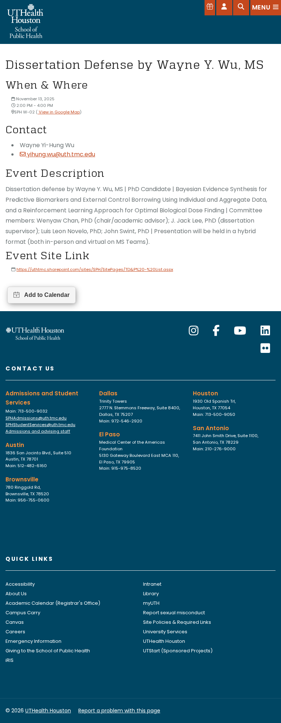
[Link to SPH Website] (35, 333)
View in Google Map (59, 112)
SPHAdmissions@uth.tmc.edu (36, 418)
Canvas (14, 622)
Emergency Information (33, 641)
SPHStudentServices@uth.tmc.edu (40, 425)
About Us (16, 593)
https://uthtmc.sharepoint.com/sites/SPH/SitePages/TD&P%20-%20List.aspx (94, 269)
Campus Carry (22, 612)
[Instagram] (193, 331)
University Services (165, 631)
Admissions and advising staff (37, 431)
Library (151, 593)
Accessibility (20, 584)
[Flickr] (265, 348)
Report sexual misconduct (174, 612)
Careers (15, 631)
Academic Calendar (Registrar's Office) (52, 603)
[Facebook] (216, 331)
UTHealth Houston (164, 641)
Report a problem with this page (119, 710)
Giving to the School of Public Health (47, 650)
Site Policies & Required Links (177, 622)
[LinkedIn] (265, 331)
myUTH (151, 603)
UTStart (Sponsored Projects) (178, 650)
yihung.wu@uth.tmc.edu (61, 154)
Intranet (152, 584)
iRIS (9, 660)
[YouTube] (240, 331)
